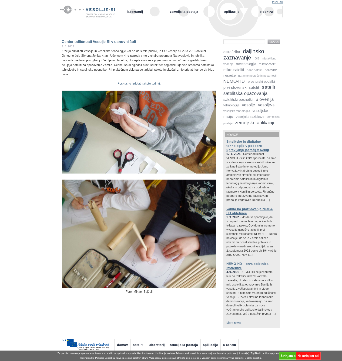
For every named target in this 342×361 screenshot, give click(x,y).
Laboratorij (135, 11)
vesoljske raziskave (250, 116)
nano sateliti (254, 70)
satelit (268, 87)
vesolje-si (266, 105)
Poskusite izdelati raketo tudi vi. (139, 83)
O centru (266, 11)
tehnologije (231, 105)
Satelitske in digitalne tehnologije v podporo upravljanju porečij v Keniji (247, 146)
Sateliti (138, 345)
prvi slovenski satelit (241, 87)
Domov (122, 345)
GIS (257, 58)
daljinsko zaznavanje (243, 54)
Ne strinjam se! (308, 356)
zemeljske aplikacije (255, 122)
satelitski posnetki (238, 100)
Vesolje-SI (90, 9)
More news (233, 323)
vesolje (248, 105)
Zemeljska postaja (184, 11)
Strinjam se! (289, 356)
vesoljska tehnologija (236, 111)
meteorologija (246, 64)
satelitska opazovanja (245, 93)
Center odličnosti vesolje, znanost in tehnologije (90, 15)
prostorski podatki (261, 81)
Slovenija (264, 99)
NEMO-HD (234, 81)
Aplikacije (231, 11)
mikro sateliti (233, 70)
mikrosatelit (267, 64)
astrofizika (231, 52)
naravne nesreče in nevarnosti (257, 75)
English (277, 2)
